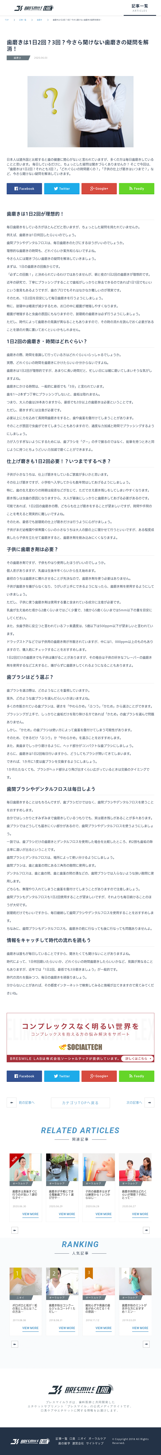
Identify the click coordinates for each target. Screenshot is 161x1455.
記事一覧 (22, 20)
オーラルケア (97, 1438)
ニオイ (82, 1438)
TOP (7, 20)
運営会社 (78, 1443)
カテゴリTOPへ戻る (80, 1103)
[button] (146, 1230)
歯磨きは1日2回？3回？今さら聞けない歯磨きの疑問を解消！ (77, 20)
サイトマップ (95, 1443)
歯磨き (39, 20)
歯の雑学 (64, 1443)
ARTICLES (140, 10)
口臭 (72, 1438)
